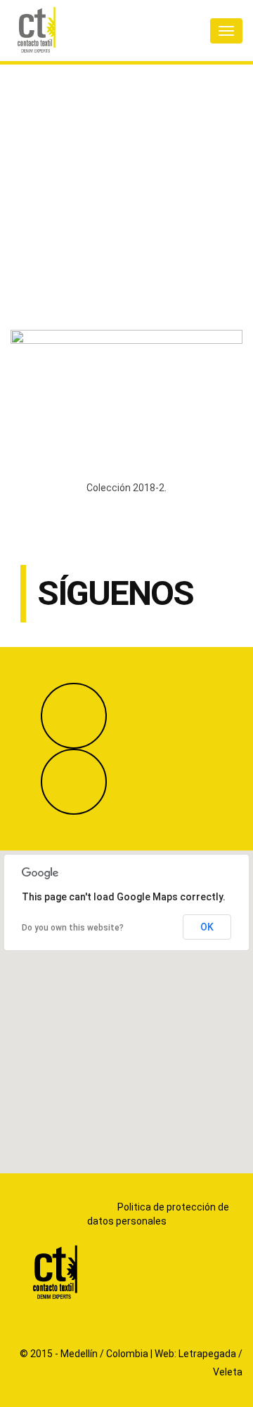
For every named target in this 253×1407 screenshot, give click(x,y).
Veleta (227, 1372)
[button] (126, 1003)
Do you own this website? (73, 928)
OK (207, 927)
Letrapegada (207, 1353)
